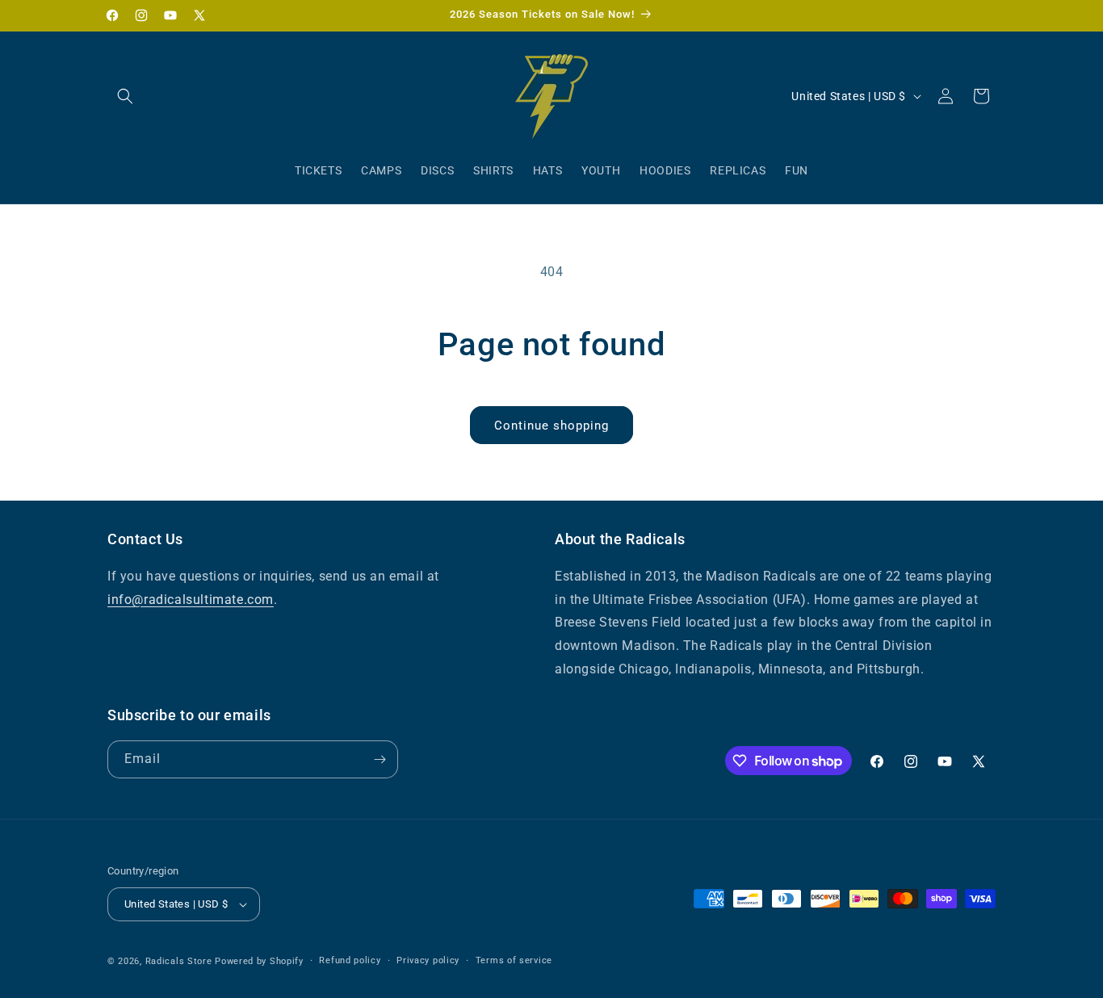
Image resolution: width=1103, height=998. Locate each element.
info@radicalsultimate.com (190, 599)
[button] (125, 96)
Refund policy (349, 960)
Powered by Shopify (259, 961)
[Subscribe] (379, 759)
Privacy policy (427, 960)
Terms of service (514, 960)
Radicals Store (178, 961)
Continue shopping (551, 425)
